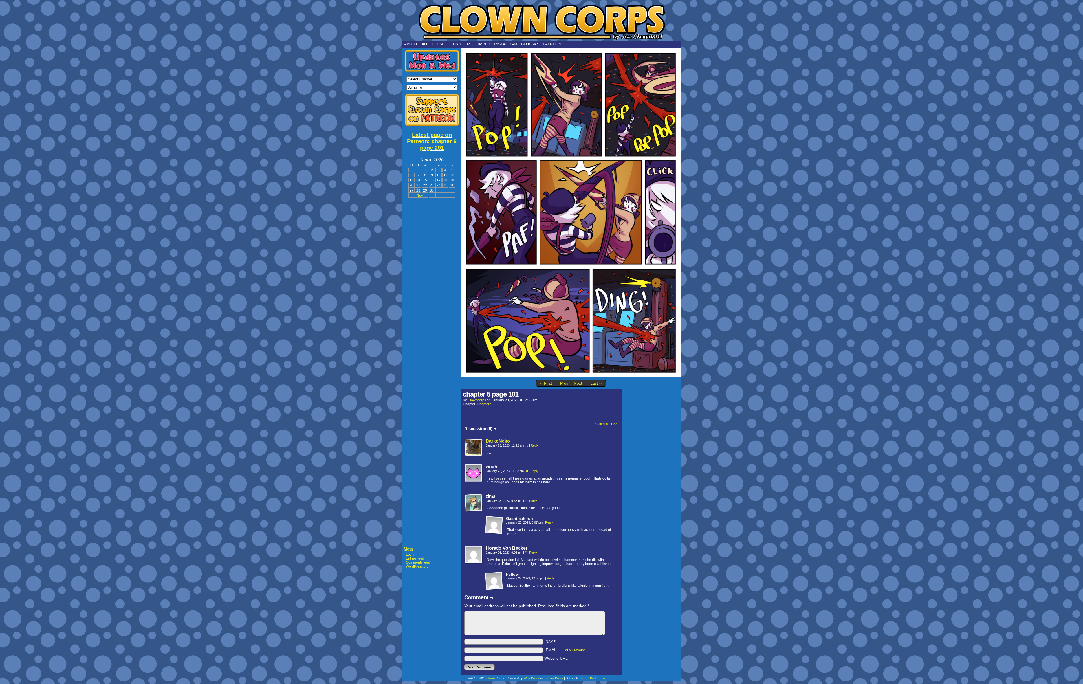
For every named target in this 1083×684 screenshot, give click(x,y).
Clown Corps (541, 22)
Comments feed (418, 562)
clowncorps (477, 400)
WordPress (531, 678)
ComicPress (554, 678)
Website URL (556, 658)
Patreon (552, 44)
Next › (579, 383)
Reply (535, 445)
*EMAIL (564, 650)
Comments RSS (606, 423)
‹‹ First (546, 383)
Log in (410, 555)
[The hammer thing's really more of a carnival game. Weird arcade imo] (571, 375)
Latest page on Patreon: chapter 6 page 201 (432, 141)
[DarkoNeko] (474, 455)
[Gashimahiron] (494, 525)
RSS (584, 678)
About (411, 44)
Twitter (461, 44)
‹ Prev (563, 383)
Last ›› (596, 383)
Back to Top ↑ (599, 678)
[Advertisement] (432, 286)
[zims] (474, 503)
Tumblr (482, 44)
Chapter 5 (484, 404)
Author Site (435, 44)
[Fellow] (494, 581)
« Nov (418, 195)
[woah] (474, 473)
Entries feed (415, 558)
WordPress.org (417, 566)
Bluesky (530, 44)
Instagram (505, 44)
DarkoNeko (498, 441)
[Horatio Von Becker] (474, 555)
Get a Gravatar (574, 650)
